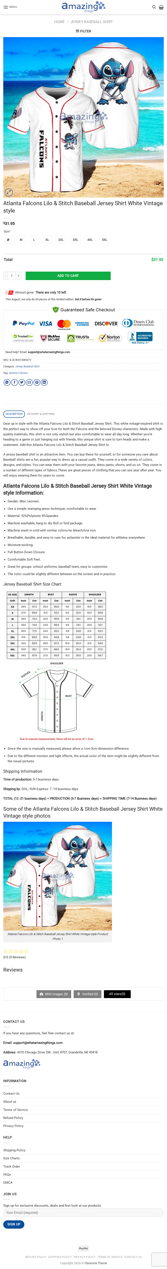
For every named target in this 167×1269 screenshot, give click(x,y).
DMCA (8, 1183)
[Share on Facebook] (14, 382)
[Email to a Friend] (29, 382)
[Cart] (161, 7)
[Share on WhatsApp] (7, 382)
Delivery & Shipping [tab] (41, 414)
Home (59, 22)
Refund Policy (13, 1118)
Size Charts (11, 1158)
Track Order (11, 1166)
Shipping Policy (14, 1150)
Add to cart (68, 276)
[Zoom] (9, 192)
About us (9, 1102)
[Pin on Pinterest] (36, 382)
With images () (56, 994)
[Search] (154, 7)
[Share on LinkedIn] (44, 382)
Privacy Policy (13, 1126)
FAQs (7, 1175)
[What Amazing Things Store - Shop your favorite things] (83, 7)
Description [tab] (14, 414)
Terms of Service (15, 1110)
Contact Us (11, 1094)
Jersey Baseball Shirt (91, 22)
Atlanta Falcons (18, 373)
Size (7, 231)
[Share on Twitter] (21, 382)
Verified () (89, 994)
